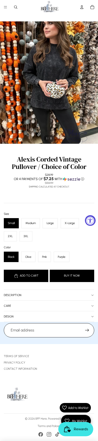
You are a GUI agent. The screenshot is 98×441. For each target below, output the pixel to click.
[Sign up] (87, 330)
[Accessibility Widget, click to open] (90, 220)
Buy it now (72, 275)
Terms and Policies (49, 426)
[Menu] (5, 7)
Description (12, 295)
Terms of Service (16, 356)
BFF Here (41, 418)
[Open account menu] (82, 7)
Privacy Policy (14, 362)
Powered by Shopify (60, 418)
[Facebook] (41, 434)
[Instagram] (49, 434)
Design (9, 316)
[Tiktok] (57, 434)
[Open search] (15, 7)
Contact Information (20, 368)
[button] (49, 179)
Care (7, 305)
